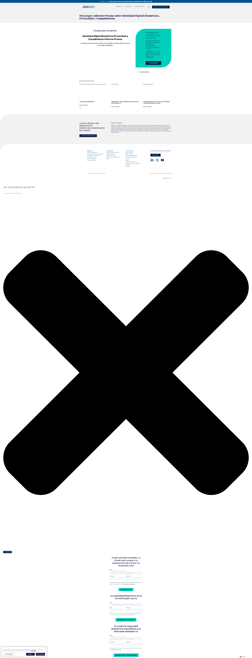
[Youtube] (162, 160)
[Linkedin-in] (152, 160)
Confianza (128, 165)
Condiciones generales (154, 173)
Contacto (128, 166)
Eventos (127, 158)
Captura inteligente (92, 158)
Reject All (30, 654)
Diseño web (165, 178)
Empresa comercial (111, 155)
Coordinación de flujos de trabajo (95, 154)
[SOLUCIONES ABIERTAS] (132, 6)
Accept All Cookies (40, 654)
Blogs (107, 158)
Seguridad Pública (110, 154)
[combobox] (126, 193)
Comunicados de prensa (131, 157)
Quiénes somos (129, 152)
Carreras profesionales (131, 155)
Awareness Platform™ (87, 101)
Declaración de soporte (131, 161)
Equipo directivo (129, 154)
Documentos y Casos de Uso (113, 157)
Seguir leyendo (83, 105)
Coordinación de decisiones (93, 155)
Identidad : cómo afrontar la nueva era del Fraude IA (125, 102)
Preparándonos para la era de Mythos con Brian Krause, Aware (156, 102)
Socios (127, 160)
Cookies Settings (8, 654)
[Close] (44, 647)
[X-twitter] (157, 160)
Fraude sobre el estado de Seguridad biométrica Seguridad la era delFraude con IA (131, 1)
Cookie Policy (33, 651)
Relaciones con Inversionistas (133, 163)
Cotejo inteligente (91, 160)
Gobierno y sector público (112, 152)
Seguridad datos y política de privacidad (165, 173)
